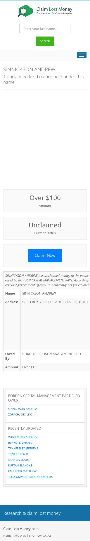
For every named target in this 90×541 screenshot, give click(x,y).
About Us (20, 536)
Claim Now (45, 255)
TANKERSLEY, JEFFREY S (23, 448)
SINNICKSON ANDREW (23, 409)
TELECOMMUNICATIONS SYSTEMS (30, 477)
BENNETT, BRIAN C (20, 443)
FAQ (32, 536)
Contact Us (44, 536)
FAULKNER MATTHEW (22, 471)
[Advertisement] (45, 139)
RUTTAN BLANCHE (20, 465)
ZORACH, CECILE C (20, 414)
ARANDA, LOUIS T (19, 460)
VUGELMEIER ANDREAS (23, 437)
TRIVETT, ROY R (18, 454)
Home (7, 536)
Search (45, 41)
